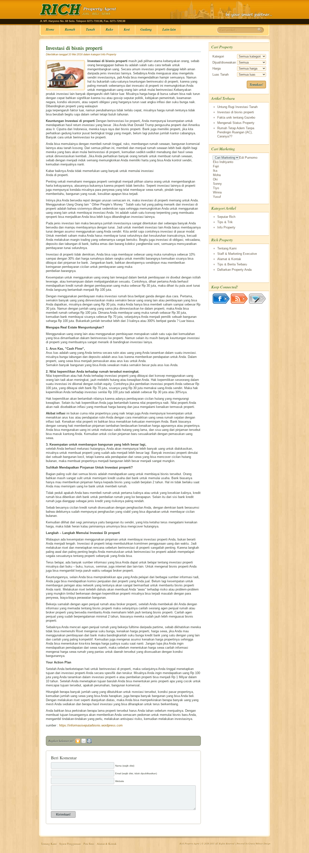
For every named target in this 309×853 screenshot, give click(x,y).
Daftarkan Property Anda (234, 269)
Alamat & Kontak (229, 259)
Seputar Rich (226, 217)
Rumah (70, 29)
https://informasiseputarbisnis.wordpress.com (91, 725)
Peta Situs (89, 844)
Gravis (251, 843)
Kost (127, 29)
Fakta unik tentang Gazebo (236, 117)
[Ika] (239, 171)
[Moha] (239, 175)
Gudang (146, 29)
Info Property (108, 54)
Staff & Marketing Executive (237, 254)
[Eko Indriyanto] (239, 162)
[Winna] (239, 192)
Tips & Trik (225, 222)
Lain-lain (169, 29)
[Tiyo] (239, 188)
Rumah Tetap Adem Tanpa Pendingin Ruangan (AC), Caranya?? (235, 132)
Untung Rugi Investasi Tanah (237, 107)
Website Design (263, 843)
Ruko (109, 29)
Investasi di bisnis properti (74, 47)
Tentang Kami (227, 248)
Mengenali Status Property (235, 123)
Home (50, 29)
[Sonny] (239, 184)
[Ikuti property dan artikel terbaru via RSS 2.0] (240, 303)
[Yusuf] (239, 197)
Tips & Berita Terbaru (232, 264)
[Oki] (239, 179)
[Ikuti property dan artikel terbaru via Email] (257, 303)
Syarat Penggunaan (70, 844)
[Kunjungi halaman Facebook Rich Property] (221, 303)
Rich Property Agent (189, 843)
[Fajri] (239, 166)
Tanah (90, 29)
